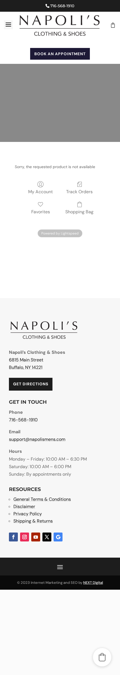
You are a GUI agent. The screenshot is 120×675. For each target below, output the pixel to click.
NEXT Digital (93, 582)
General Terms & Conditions (42, 499)
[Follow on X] (46, 537)
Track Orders (79, 191)
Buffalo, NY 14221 (25, 367)
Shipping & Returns (33, 521)
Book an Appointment (60, 53)
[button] (102, 657)
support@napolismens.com (37, 439)
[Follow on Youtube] (35, 537)
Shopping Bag (79, 211)
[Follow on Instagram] (24, 537)
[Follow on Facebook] (13, 537)
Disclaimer (24, 506)
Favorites (40, 211)
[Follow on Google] (58, 537)
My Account (40, 191)
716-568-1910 (62, 5)
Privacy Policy (27, 514)
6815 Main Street (26, 360)
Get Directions (30, 383)
